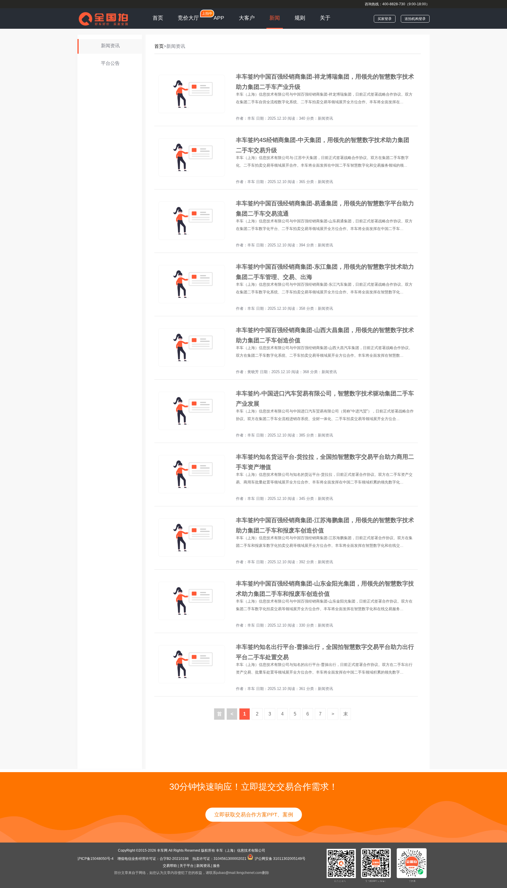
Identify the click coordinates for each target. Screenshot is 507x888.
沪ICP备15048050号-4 (95, 859)
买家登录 (385, 19)
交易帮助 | (171, 866)
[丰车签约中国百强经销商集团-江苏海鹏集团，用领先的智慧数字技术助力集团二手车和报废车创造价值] (191, 557)
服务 (216, 866)
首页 (158, 18)
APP (219, 18)
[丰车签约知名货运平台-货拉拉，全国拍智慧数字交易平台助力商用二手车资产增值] (191, 494)
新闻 (274, 18)
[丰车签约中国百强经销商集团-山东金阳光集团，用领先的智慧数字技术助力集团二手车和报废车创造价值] (191, 620)
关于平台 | (187, 866)
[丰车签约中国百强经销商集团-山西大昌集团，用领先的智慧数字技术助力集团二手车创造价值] (191, 367)
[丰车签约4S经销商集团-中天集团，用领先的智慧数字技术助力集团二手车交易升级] (191, 177)
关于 (325, 18)
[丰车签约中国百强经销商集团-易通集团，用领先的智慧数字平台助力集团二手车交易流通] (191, 240)
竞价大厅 (188, 18)
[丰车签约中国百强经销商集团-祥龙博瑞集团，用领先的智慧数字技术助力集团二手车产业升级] (191, 113)
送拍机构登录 (415, 19)
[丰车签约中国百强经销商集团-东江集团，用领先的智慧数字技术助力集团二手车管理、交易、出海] (191, 304)
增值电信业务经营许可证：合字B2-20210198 (153, 859)
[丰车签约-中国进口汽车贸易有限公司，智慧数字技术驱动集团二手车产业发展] (191, 430)
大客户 (247, 18)
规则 (300, 18)
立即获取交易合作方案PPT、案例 (253, 815)
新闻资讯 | (204, 866)
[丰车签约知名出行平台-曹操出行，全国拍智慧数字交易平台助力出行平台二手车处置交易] (191, 684)
